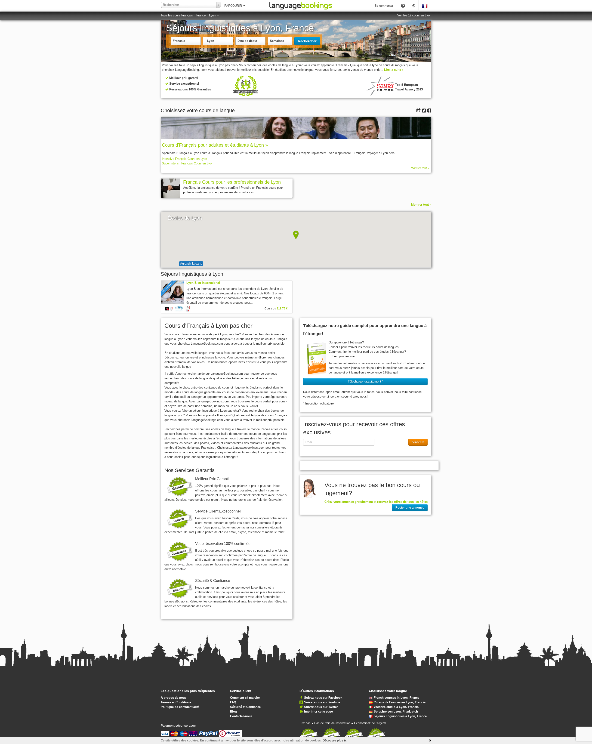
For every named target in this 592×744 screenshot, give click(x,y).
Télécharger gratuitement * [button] (365, 381)
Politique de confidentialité (180, 707)
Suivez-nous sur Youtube (322, 702)
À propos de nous (173, 697)
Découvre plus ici (335, 740)
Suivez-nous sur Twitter (321, 707)
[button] (296, 235)
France (201, 15)
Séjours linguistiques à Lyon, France (400, 716)
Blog (233, 711)
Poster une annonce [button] (409, 507)
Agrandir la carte (191, 263)
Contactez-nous (241, 716)
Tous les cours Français (177, 15)
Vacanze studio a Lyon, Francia (396, 707)
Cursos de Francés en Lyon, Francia (400, 702)
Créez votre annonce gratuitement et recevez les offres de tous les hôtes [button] (376, 501)
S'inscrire (418, 442)
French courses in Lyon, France (396, 697)
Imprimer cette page (318, 711)
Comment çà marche (245, 697)
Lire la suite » (394, 69)
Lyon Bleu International (203, 282)
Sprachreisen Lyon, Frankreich (396, 711)
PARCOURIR (233, 5)
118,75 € (282, 308)
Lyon (212, 15)
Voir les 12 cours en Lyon (414, 15)
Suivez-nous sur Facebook (323, 697)
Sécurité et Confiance (245, 707)
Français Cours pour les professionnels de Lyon (232, 182)
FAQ (233, 702)
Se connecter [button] (384, 5)
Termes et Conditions (176, 702)
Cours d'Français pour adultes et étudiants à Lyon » (215, 145)
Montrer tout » (420, 168)
